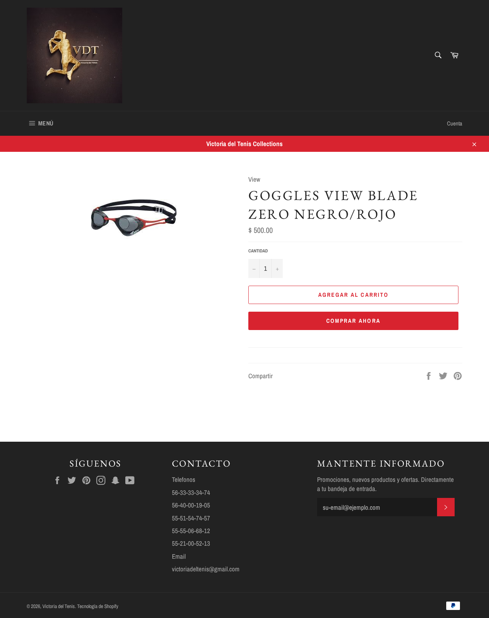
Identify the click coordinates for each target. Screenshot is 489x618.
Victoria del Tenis (58, 606)
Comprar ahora (353, 321)
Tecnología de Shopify (97, 606)
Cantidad (258, 251)
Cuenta (454, 123)
